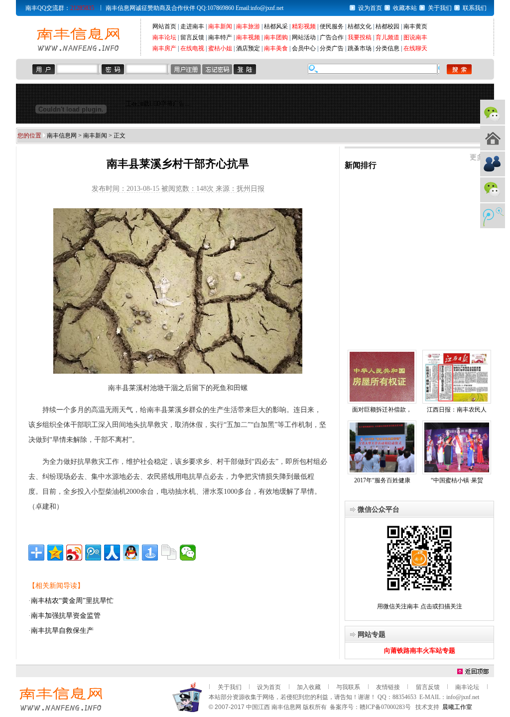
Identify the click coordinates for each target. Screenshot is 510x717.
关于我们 (440, 7)
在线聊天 (415, 48)
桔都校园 (387, 26)
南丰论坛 (164, 37)
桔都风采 (276, 26)
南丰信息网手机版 (492, 138)
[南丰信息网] (78, 50)
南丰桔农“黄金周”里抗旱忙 (72, 600)
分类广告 (332, 48)
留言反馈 (192, 37)
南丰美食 (276, 48)
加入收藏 (309, 687)
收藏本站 (405, 7)
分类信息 (387, 48)
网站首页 (164, 26)
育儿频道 (387, 37)
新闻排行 (361, 165)
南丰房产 (164, 48)
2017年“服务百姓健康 (382, 480)
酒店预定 (248, 48)
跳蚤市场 (360, 48)
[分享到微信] (188, 553)
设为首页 (370, 7)
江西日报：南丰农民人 (457, 409)
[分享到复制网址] (169, 553)
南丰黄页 (415, 26)
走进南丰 (192, 26)
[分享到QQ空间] (55, 553)
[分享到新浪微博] (74, 553)
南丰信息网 (62, 135)
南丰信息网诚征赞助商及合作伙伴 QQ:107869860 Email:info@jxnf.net (194, 7)
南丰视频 (248, 37)
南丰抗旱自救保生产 (62, 630)
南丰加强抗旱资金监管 (66, 615)
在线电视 (192, 48)
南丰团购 (276, 37)
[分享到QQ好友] (131, 553)
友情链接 (388, 687)
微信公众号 (492, 112)
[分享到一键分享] (150, 553)
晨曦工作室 (457, 707)
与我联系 (348, 687)
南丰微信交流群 (492, 189)
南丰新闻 (220, 26)
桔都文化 (360, 26)
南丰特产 (220, 37)
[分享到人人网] (112, 553)
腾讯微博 (492, 215)
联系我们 (475, 7)
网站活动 (304, 37)
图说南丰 (415, 37)
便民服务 (332, 26)
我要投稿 (360, 37)
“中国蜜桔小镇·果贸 (457, 480)
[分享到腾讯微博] (93, 553)
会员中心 (304, 48)
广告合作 (332, 37)
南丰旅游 (248, 26)
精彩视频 (304, 26)
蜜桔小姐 (220, 48)
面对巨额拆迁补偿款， (382, 409)
